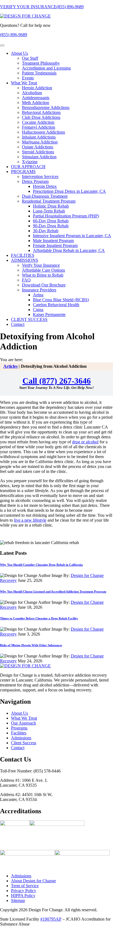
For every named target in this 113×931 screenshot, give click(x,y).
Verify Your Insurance (41, 265)
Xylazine (30, 161)
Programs (19, 728)
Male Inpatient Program (53, 240)
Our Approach (23, 723)
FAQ (26, 280)
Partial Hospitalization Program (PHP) (66, 216)
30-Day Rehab (45, 230)
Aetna (38, 294)
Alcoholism (32, 92)
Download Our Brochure (44, 285)
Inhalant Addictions (39, 137)
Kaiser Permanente (49, 314)
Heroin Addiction (37, 87)
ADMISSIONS (24, 260)
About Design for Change (33, 880)
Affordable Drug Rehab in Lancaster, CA (69, 250)
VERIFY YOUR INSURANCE (28, 6)
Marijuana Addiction (40, 142)
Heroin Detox (45, 186)
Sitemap (18, 900)
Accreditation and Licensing (46, 68)
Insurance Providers (39, 290)
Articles (10, 366)
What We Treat (24, 83)
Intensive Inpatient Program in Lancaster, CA (72, 235)
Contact (17, 324)
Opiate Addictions (37, 147)
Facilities (18, 733)
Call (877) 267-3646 (56, 380)
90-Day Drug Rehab (51, 225)
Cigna (38, 309)
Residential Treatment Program (48, 201)
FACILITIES (22, 255)
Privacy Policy (23, 890)
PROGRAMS (23, 171)
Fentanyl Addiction (38, 127)
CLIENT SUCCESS (29, 319)
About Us (19, 53)
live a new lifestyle (30, 520)
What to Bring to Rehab (42, 275)
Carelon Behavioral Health (56, 304)
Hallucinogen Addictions (43, 132)
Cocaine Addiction (38, 122)
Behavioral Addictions (41, 112)
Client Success (23, 742)
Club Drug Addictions (41, 117)
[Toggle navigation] (2, 45)
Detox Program (35, 181)
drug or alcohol (85, 441)
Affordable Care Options (43, 270)
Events (28, 78)
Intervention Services (40, 176)
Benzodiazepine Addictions (45, 107)
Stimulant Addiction (39, 156)
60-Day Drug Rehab (51, 221)
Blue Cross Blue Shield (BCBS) (61, 299)
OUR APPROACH (28, 166)
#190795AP (50, 919)
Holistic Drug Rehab (51, 206)
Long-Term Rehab (49, 211)
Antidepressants (35, 97)
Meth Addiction (35, 102)
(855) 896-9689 (70, 6)
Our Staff (30, 58)
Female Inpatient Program (55, 245)
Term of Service (25, 885)
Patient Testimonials (39, 73)
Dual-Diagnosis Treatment (44, 196)
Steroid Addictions (38, 152)
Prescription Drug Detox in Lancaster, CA (69, 191)
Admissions (21, 737)
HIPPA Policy (23, 895)
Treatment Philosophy (41, 63)
